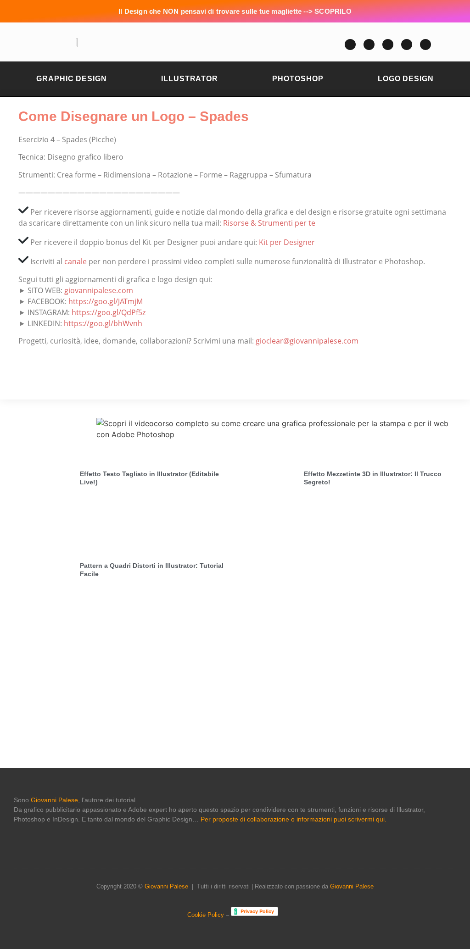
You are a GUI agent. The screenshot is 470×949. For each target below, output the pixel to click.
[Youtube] (350, 44)
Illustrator (189, 79)
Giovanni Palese (54, 800)
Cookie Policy (205, 914)
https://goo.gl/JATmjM (105, 301)
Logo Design (406, 79)
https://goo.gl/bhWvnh (103, 323)
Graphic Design (71, 79)
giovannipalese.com (98, 290)
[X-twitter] (387, 44)
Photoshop (297, 79)
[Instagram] (406, 44)
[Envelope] (369, 44)
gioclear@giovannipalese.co (304, 341)
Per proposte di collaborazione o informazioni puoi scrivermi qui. (293, 819)
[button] (232, 44)
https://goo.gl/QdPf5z (108, 312)
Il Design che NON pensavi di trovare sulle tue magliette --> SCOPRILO (235, 11)
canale (75, 261)
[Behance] (425, 44)
